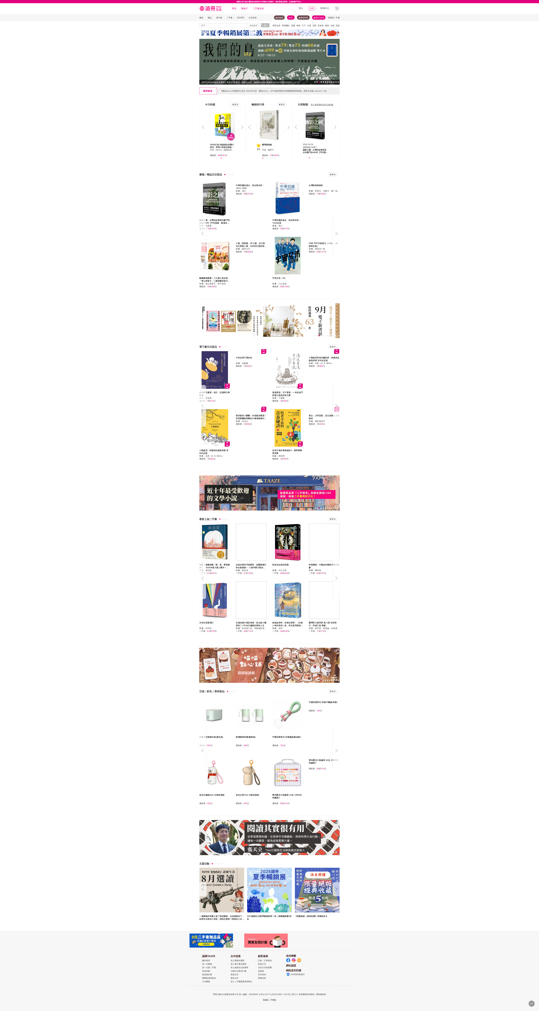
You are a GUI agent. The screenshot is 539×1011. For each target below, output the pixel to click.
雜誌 (210, 17)
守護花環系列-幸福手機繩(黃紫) (323, 702)
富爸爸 (321, 25)
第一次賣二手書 (209, 967)
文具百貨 (253, 17)
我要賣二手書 (334, 17)
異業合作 (234, 974)
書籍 (201, 17)
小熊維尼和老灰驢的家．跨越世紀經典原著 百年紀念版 (324, 359)
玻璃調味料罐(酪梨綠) (246, 736)
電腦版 (266, 999)
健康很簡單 (303, 17)
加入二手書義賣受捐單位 (241, 981)
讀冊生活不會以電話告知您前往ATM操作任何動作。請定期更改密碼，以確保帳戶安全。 (269, 1)
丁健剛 (281, 397)
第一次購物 (207, 963)
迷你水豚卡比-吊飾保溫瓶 (247, 794)
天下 (304, 25)
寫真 (338, 25)
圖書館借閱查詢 (209, 977)
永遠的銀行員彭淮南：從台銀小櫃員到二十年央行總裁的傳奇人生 (251, 624)
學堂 (234, 8)
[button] (337, 8)
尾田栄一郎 (320, 248)
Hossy (245, 421)
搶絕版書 (279, 17)
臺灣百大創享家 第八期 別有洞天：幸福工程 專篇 (323, 624)
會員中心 (324, 8)
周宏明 (281, 455)
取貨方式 (262, 963)
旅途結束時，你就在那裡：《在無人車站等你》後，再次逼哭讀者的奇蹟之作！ (287, 625)
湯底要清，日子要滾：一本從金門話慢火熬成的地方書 (287, 393)
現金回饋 (206, 970)
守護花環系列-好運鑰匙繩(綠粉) (286, 736)
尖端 (332, 25)
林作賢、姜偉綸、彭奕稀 (326, 628)
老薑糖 (245, 363)
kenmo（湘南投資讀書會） (228, 149)
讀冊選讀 (307, 147)
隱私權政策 (321, 994)
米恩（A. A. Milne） (324, 363)
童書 (293, 25)
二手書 (229, 17)
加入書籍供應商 (237, 960)
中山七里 (282, 570)
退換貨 (261, 970)
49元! (290, 17)
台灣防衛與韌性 (316, 185)
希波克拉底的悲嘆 (280, 564)
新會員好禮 (207, 974)
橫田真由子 (320, 421)
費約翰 (318, 570)
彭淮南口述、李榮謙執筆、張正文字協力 (260, 628)
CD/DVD (240, 17)
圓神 (327, 25)
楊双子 (271, 149)
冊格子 (244, 8)
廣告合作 (234, 977)
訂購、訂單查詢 (265, 960)
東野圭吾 (276, 25)
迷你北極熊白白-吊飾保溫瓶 (212, 794)
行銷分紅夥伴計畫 (238, 970)
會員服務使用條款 (307, 994)
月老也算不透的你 (244, 357)
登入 (301, 8)
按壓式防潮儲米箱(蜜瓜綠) (211, 736)
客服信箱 (262, 977)
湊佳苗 (208, 570)
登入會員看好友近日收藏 (322, 104)
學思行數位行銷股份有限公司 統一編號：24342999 (235, 994)
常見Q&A (262, 974)
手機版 (273, 999)
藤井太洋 (246, 248)
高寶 (314, 25)
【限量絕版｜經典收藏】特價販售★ (311, 916)
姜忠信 (245, 570)
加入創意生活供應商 (239, 967)
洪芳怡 (208, 628)
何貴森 (208, 225)
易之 (244, 190)
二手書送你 (258, 8)
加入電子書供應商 (238, 963)
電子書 (219, 17)
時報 (298, 25)
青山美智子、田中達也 (215, 283)
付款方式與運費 (265, 967)
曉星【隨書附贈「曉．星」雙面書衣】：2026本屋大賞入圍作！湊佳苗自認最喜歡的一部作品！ (214, 567)
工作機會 (206, 981)
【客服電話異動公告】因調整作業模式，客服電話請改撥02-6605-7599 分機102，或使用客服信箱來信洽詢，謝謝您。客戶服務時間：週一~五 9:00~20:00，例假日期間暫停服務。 (295, 88)
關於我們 (206, 960)
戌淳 (280, 628)
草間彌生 (286, 25)
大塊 (309, 25)
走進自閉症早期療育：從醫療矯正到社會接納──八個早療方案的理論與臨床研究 (251, 567)
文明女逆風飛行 (206, 622)
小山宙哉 (282, 283)
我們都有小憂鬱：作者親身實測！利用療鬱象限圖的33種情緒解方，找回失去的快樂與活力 (251, 418)
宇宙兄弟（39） (279, 278)
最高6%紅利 (318, 17)
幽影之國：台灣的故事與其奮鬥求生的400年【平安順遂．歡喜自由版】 (214, 223)
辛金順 (208, 397)
